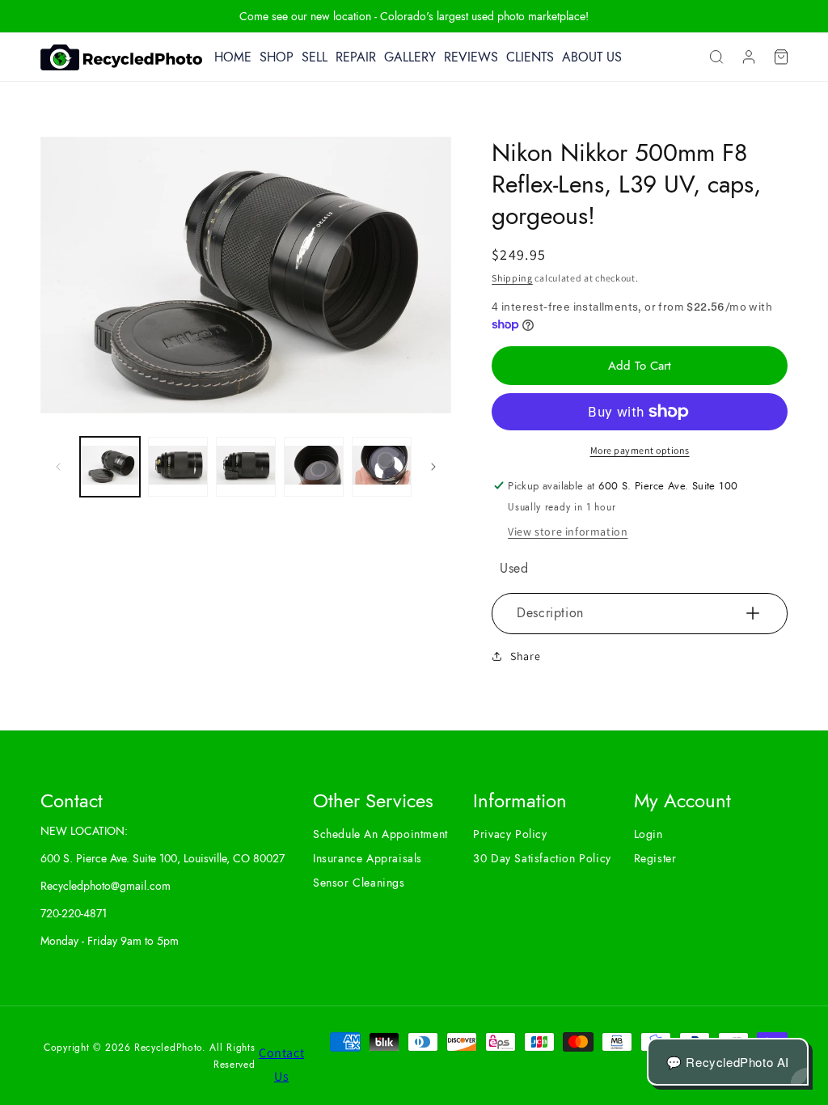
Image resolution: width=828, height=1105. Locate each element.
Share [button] (525, 656)
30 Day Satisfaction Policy (542, 858)
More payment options (640, 450)
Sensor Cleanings (359, 882)
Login (648, 834)
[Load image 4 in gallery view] (314, 467)
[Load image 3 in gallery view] (246, 467)
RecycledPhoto (168, 1047)
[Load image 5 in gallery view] (382, 467)
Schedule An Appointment (380, 834)
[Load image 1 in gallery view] (110, 467)
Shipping (512, 278)
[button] (716, 57)
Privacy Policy (510, 834)
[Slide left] (58, 467)
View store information (567, 531)
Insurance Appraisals (367, 858)
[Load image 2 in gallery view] (178, 467)
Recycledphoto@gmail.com (105, 886)
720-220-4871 (73, 913)
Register (655, 858)
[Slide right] (433, 467)
